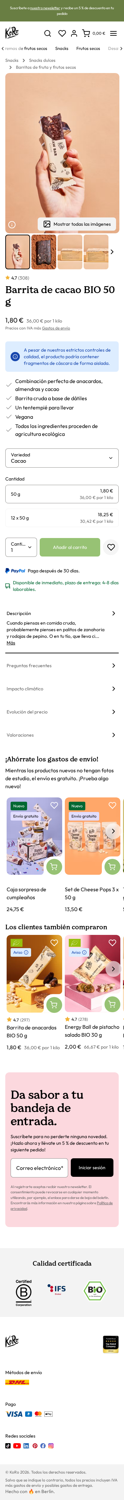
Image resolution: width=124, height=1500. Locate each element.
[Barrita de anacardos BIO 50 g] (34, 993)
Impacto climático (25, 689)
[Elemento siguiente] (112, 252)
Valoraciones (20, 735)
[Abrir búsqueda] (48, 33)
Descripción (19, 613)
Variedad (20, 455)
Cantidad (19, 544)
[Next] (121, 48)
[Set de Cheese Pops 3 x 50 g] (92, 855)
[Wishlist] (62, 33)
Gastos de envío (56, 328)
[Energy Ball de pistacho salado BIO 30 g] (92, 992)
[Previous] (2, 48)
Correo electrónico (39, 1168)
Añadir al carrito (70, 547)
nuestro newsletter (45, 8)
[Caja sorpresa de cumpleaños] (34, 855)
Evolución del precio (27, 712)
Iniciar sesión (92, 1168)
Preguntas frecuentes (29, 666)
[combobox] (59, 461)
